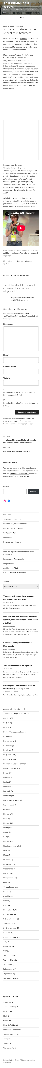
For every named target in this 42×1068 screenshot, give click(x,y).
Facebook (7, 1011)
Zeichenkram (8, 969)
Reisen (6, 901)
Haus (5, 819)
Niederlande (8, 869)
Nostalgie (7, 873)
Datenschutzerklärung (12, 542)
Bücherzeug (8, 746)
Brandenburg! (8, 741)
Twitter (6, 1043)
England (6, 782)
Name (6, 355)
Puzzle (6, 892)
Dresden (6, 778)
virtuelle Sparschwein (14, 476)
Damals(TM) (8, 759)
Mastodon (7, 1030)
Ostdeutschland (9, 887)
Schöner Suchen (9, 919)
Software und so (9, 928)
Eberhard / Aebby (10, 643)
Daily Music (7, 755)
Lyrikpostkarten (9, 533)
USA (5, 951)
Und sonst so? (9, 946)
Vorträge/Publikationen (12, 519)
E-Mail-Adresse (10, 367)
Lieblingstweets (9, 846)
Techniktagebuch (10, 1034)
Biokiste (6, 737)
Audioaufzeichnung (11, 63)
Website (6, 378)
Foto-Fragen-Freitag (11, 800)
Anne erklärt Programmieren (14, 714)
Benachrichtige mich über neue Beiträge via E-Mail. (20, 404)
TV (4, 942)
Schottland (7, 924)
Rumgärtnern (8, 914)
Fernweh (6, 791)
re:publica (23, 39)
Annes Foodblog (9, 1007)
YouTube (19, 204)
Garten (6, 809)
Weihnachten (8, 960)
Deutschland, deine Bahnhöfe (15, 524)
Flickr (8, 253)
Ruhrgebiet (7, 910)
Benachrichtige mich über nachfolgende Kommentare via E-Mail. (19, 393)
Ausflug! (6, 718)
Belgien (6, 723)
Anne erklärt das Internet (13, 709)
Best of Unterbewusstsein (13, 732)
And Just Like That (10, 568)
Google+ (6, 1021)
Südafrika (7, 933)
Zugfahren (7, 974)
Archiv (6, 582)
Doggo (6, 773)
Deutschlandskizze (10, 768)
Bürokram (7, 750)
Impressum (7, 537)
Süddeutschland (9, 937)
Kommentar (8, 324)
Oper (5, 882)
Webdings (24, 275)
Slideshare (21, 66)
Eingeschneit (8, 564)
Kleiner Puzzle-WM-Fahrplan (14, 573)
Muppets (7, 860)
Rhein (5, 905)
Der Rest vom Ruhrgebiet (13, 528)
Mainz (5, 855)
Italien (5, 832)
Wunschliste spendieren (19, 474)
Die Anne (7, 515)
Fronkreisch (8, 805)
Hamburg (7, 814)
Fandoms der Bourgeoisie (13, 559)
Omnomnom (8, 878)
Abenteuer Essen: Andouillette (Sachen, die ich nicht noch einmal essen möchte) (20, 619)
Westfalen (7, 965)
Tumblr (6, 1039)
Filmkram (7, 796)
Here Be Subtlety (10, 1025)
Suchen (6, 487)
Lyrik (5, 851)
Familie (6, 787)
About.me (7, 1002)
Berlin (9, 275)
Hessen (6, 823)
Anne (20, 26)
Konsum (6, 841)
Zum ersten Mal (9, 978)
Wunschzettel (8, 1048)
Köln (5, 837)
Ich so (16, 275)
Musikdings (8, 864)
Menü (22, 18)
